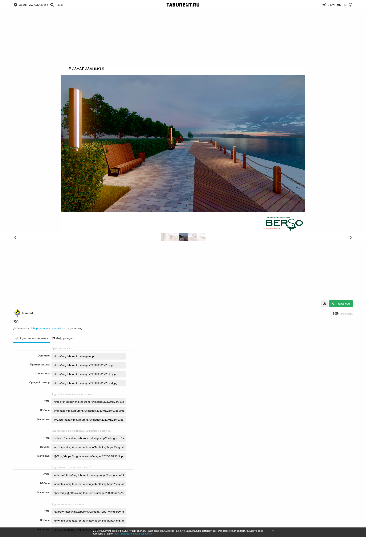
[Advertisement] (183, 38)
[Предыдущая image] (15, 237)
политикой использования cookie (133, 533)
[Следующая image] (351, 237)
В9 (15, 321)
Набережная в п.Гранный (46, 328)
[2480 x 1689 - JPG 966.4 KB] (324, 303)
